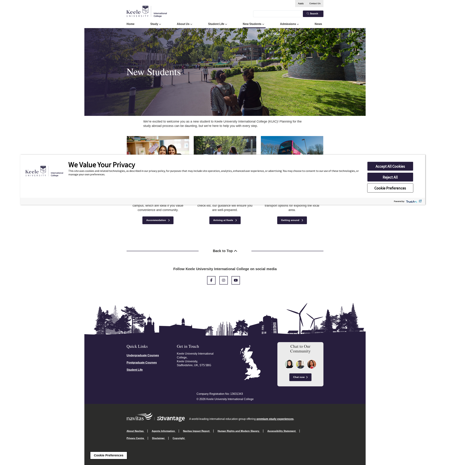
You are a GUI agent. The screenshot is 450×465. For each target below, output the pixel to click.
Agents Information (164, 431)
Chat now (299, 377)
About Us (183, 23)
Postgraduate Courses (142, 362)
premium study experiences (275, 418)
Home (130, 23)
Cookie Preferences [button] (390, 187)
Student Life (216, 23)
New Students (252, 23)
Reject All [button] (390, 176)
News (318, 23)
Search (313, 13)
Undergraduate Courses (143, 355)
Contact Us (315, 3)
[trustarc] (413, 201)
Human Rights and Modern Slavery (239, 431)
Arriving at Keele (223, 220)
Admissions (288, 23)
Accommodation (156, 220)
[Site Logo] (147, 11)
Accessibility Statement (281, 431)
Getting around (290, 220)
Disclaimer (158, 438)
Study (154, 23)
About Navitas (135, 431)
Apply (301, 3)
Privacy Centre (136, 438)
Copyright (179, 438)
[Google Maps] (250, 365)
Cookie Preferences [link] (108, 455)
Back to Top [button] (223, 251)
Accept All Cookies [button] (390, 166)
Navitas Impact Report (196, 431)
